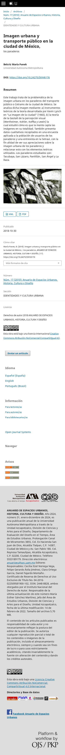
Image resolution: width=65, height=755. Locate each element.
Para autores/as (13, 412)
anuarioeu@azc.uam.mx (21, 562)
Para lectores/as (13, 407)
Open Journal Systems (18, 432)
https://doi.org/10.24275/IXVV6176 (30, 77)
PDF (24, 214)
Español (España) (15, 375)
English (9, 380)
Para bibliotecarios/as (16, 417)
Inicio (6, 11)
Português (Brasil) (15, 386)
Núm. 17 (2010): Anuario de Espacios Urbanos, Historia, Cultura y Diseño (31, 16)
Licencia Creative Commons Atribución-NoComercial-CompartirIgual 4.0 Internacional (31, 683)
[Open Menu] (3, 3)
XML (11, 214)
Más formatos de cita (17, 263)
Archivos (17, 11)
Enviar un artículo (18, 353)
